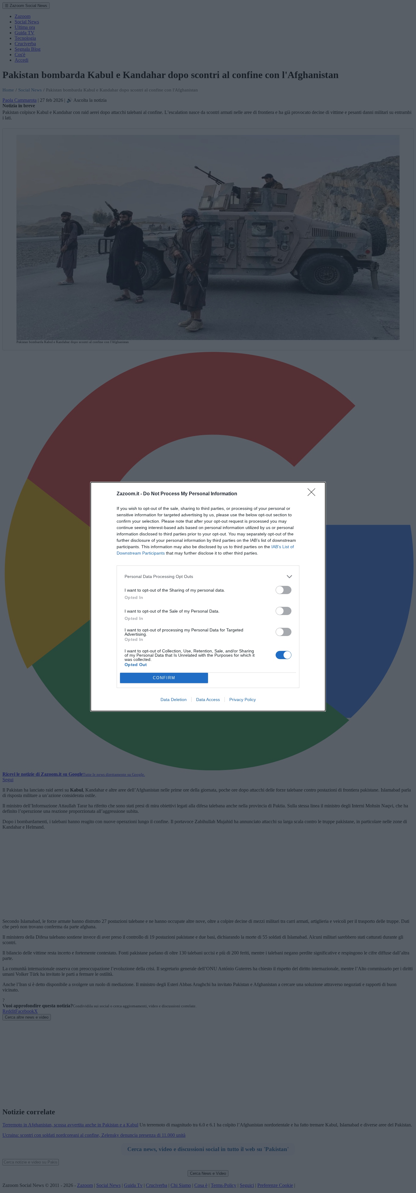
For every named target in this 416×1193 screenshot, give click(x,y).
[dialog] (208, 596)
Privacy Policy (242, 699)
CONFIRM (164, 678)
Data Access (208, 699)
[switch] (283, 590)
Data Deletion (173, 699)
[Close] (313, 494)
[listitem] (208, 576)
